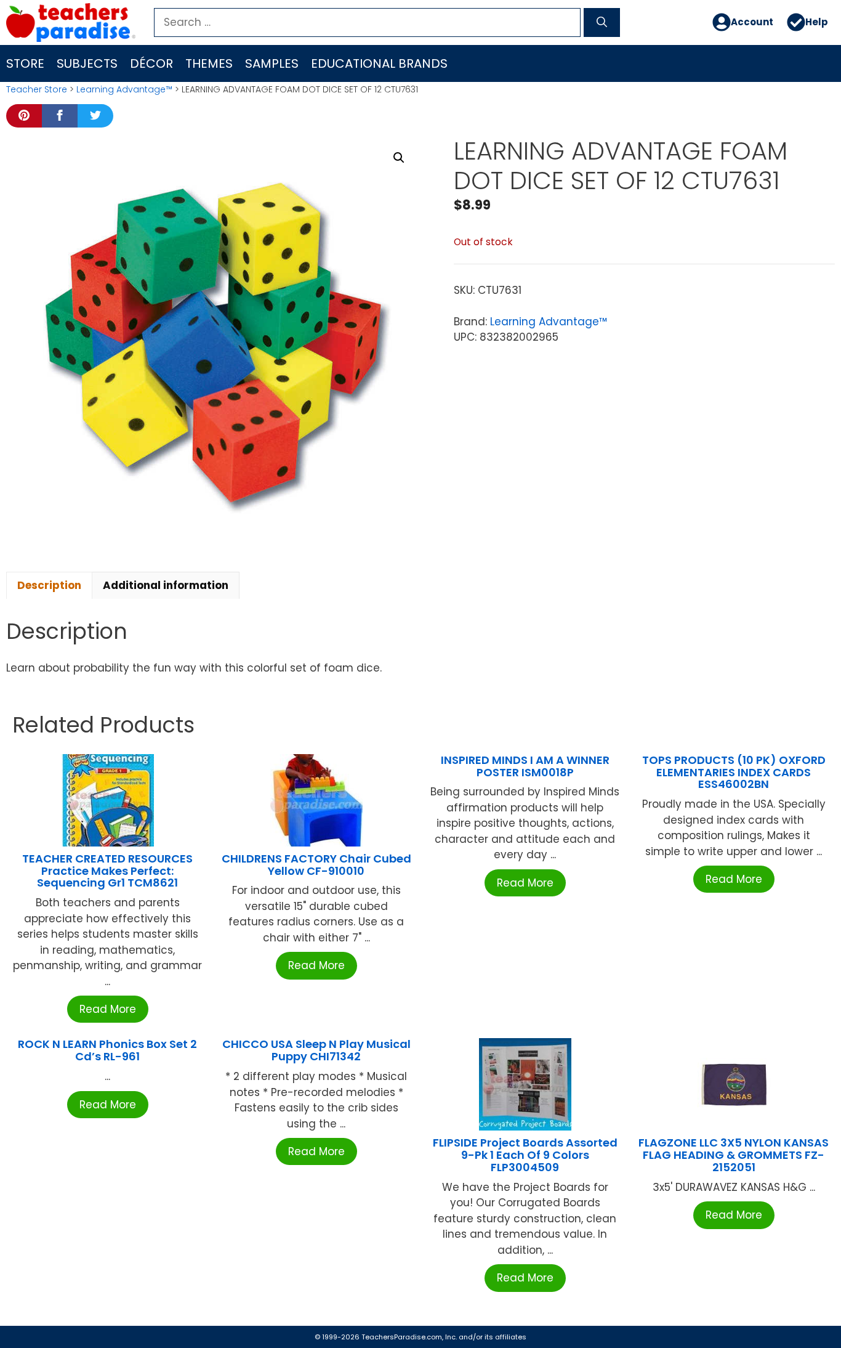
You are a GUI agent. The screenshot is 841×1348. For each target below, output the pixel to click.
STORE (25, 63)
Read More (107, 1009)
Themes (209, 63)
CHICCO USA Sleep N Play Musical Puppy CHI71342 (316, 1050)
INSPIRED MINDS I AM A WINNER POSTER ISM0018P (525, 766)
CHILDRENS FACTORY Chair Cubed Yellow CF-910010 (316, 865)
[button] (399, 158)
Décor (151, 63)
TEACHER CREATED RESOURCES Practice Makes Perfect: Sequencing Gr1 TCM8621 (107, 871)
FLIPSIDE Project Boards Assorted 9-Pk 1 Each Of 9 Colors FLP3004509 (525, 1155)
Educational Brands (379, 63)
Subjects (87, 63)
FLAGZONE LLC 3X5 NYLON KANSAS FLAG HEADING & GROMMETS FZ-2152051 (733, 1155)
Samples (272, 63)
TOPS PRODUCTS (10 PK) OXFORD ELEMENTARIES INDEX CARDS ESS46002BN (734, 772)
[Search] (602, 23)
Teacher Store (36, 89)
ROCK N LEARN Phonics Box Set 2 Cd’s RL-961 (107, 1050)
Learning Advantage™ (124, 89)
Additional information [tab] (165, 585)
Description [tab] (49, 585)
